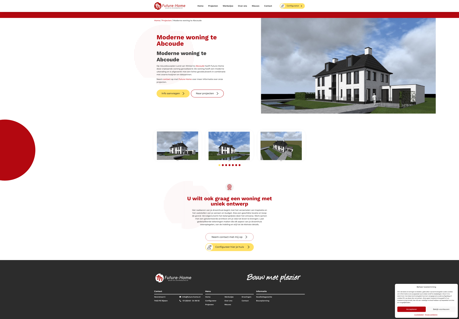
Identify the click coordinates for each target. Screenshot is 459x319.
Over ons (242, 6)
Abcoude (200, 66)
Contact (268, 6)
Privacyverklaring (431, 315)
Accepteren (411, 309)
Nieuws (255, 6)
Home (200, 6)
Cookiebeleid (419, 315)
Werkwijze (228, 6)
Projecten (213, 6)
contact (167, 79)
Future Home (185, 79)
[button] (219, 165)
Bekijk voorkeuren (441, 309)
